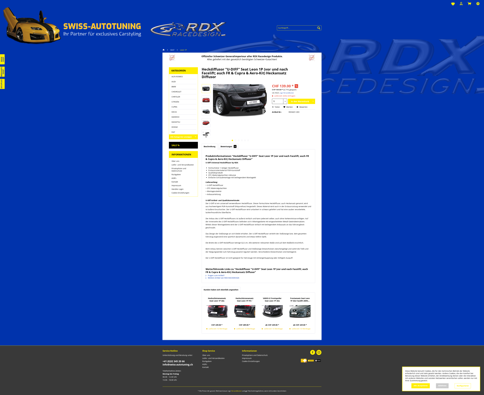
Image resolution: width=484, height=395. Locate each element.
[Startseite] (164, 50)
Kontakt (175, 182)
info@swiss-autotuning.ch (178, 364)
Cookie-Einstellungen (180, 193)
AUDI (174, 81)
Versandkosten (236, 391)
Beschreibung (209, 146)
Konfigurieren (463, 386)
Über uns (175, 161)
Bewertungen (228, 146)
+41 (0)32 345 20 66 (174, 361)
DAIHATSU (176, 122)
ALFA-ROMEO (177, 76)
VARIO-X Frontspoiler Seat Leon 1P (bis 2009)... (272, 299)
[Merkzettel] (453, 4)
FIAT (173, 132)
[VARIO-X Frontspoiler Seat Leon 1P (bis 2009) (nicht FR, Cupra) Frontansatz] (272, 311)
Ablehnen (442, 385)
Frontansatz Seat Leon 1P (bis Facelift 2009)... (300, 299)
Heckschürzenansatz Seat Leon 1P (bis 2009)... (217, 299)
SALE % (175, 145)
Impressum (176, 185)
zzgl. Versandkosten (287, 93)
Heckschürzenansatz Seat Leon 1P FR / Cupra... (244, 299)
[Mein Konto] (461, 3)
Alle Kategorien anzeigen (181, 137)
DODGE (175, 127)
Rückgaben (176, 174)
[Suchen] (318, 27)
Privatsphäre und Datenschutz (179, 169)
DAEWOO (175, 117)
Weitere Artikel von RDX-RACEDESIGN (223, 278)
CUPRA (174, 107)
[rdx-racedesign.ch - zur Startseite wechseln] (115, 25)
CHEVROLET (176, 91)
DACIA (174, 112)
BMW (174, 86)
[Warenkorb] (469, 3)
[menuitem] (453, 4)
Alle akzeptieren (421, 385)
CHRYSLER (176, 97)
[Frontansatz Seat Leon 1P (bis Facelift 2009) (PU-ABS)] (300, 311)
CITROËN (175, 102)
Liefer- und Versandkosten (183, 165)
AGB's (174, 178)
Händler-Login (178, 189)
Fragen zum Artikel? (215, 275)
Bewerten (303, 107)
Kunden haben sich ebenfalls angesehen (221, 289)
